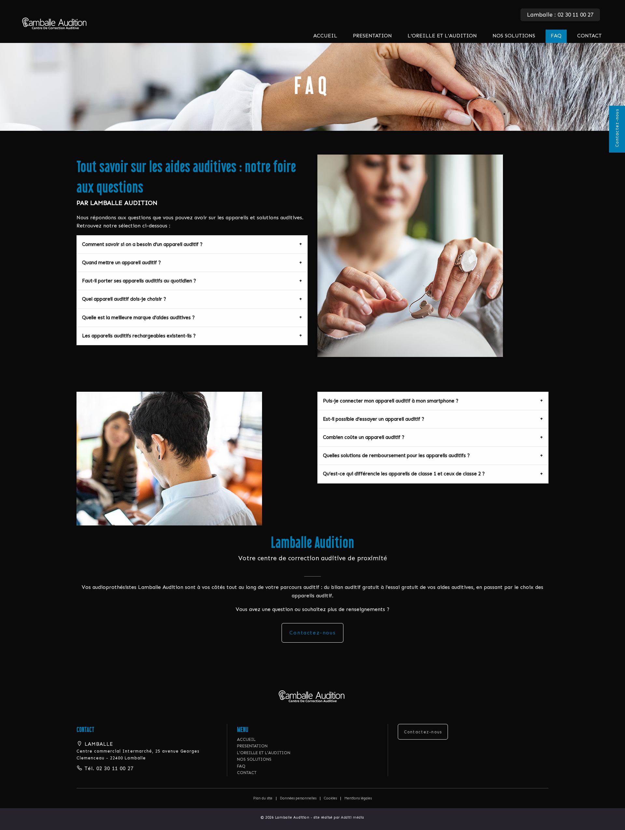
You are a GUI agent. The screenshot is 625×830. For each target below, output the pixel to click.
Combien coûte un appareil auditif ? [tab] (363, 437)
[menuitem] (325, 36)
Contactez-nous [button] (423, 731)
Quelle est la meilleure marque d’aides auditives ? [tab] (138, 317)
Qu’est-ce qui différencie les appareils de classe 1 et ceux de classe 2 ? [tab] (404, 474)
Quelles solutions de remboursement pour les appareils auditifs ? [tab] (396, 455)
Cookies (330, 798)
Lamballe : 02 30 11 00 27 (560, 14)
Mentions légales (358, 798)
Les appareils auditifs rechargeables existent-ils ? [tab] (139, 336)
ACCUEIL (325, 36)
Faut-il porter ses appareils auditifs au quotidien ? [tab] (139, 281)
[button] (312, 696)
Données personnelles (298, 798)
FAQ (556, 36)
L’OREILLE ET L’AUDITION (442, 36)
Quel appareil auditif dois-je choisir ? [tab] (124, 299)
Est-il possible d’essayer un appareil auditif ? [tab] (373, 419)
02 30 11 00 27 (113, 768)
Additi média (352, 817)
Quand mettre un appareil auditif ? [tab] (121, 262)
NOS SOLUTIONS (514, 36)
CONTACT (589, 36)
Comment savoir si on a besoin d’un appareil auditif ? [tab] (142, 244)
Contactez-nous (617, 128)
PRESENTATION (372, 36)
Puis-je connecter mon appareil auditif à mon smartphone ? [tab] (390, 401)
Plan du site (262, 798)
